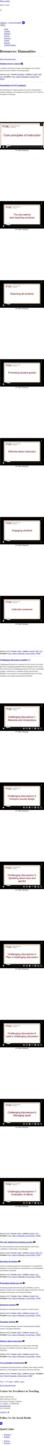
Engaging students (8, 1322)
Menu (3, 25)
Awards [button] (6, 40)
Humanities (25, 77)
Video (19, 651)
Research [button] (7, 43)
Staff (39, 74)
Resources (7, 1435)
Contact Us (3, 23)
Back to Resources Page (8, 59)
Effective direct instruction (11, 1341)
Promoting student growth (11, 1283)
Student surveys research (10, 64)
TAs (1, 77)
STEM (2, 79)
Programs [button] (7, 34)
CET (8, 74)
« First (10, 1382)
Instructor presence (8, 1305)
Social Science (34, 77)
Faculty (35, 74)
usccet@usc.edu (5, 1406)
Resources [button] (7, 38)
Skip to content (5, 1)
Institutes (7, 1437)
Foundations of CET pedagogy (13, 85)
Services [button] (7, 36)
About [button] (6, 29)
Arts (13, 77)
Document (20, 74)
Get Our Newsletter (14, 23)
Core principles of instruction (12, 1363)
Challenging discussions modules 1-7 (15, 660)
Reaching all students (9, 1261)
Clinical (18, 77)
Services (7, 1441)
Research (7, 1443)
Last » (22, 1382)
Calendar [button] (7, 31)
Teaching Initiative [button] (10, 45)
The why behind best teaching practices (16, 1242)
